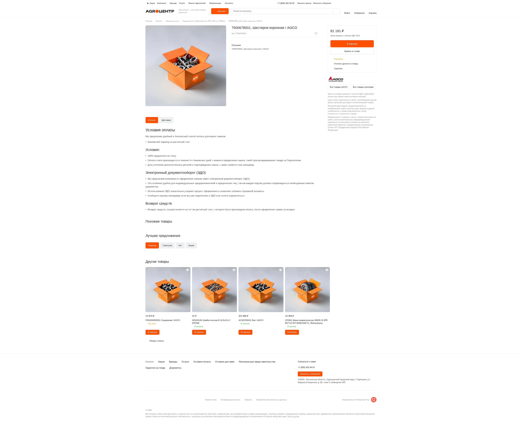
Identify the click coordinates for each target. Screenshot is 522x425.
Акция (191, 245)
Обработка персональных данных (271, 400)
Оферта (248, 400)
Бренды (173, 361)
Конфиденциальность (230, 400)
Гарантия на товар (155, 368)
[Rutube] (163, 377)
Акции (161, 361)
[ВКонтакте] (147, 377)
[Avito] (169, 377)
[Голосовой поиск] (330, 11)
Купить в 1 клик (352, 51)
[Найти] (336, 11)
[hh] (174, 377)
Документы (175, 368)
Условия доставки (224, 361)
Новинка (152, 245)
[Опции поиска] (319, 11)
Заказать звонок (304, 3)
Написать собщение (322, 3)
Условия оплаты (202, 361)
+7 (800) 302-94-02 (285, 3)
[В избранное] (316, 33)
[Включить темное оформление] (375, 3)
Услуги (185, 361)
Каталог (150, 361)
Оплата (151, 120)
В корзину (352, 43)
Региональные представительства (257, 361)
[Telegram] (152, 377)
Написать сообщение (310, 374)
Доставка (166, 120)
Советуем (167, 245)
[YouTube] (158, 377)
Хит (180, 245)
